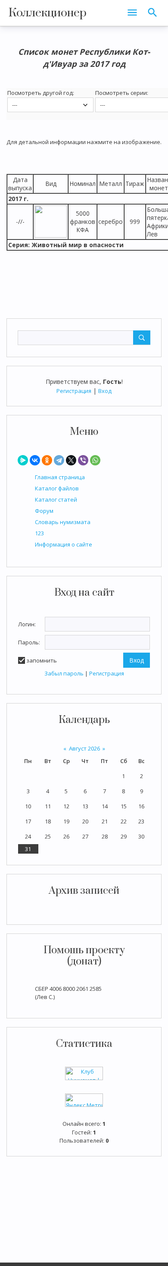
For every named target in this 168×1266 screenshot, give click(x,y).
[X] (71, 460)
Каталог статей (56, 499)
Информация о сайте (63, 544)
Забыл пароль (64, 673)
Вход (105, 391)
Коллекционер (48, 13)
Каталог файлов (57, 488)
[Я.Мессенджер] (23, 460)
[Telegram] (59, 460)
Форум (44, 511)
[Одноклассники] (47, 460)
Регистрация (73, 391)
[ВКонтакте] (35, 460)
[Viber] (83, 460)
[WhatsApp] (95, 460)
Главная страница (60, 477)
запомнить (41, 660)
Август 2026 (84, 748)
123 (39, 533)
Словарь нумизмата (62, 522)
